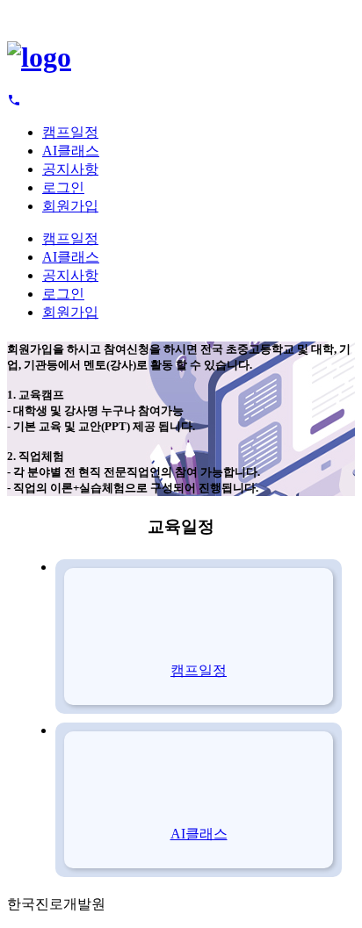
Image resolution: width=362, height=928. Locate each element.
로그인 (63, 187)
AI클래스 (70, 150)
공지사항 (70, 169)
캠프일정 (70, 132)
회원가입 (70, 205)
